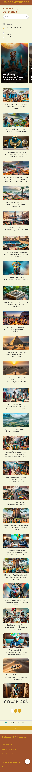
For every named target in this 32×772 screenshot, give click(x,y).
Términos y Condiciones (9, 749)
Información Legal (7, 745)
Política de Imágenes (8, 758)
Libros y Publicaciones (12, 37)
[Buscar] (25, 16)
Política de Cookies (7, 753)
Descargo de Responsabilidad (11, 762)
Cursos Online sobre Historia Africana (14, 33)
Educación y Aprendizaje (13, 28)
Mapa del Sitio (6, 767)
